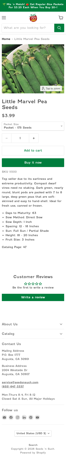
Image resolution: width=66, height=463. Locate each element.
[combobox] (28, 28)
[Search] (59, 28)
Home (6, 39)
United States (31, 433)
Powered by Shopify (33, 452)
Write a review (33, 297)
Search (33, 444)
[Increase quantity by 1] (33, 138)
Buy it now (33, 162)
